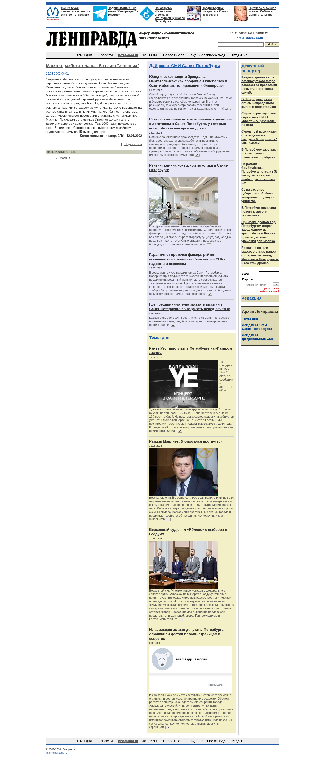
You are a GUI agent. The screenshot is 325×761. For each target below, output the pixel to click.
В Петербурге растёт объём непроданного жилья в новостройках (258, 103)
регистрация (271, 288)
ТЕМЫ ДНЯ (84, 55)
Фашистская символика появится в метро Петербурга (75, 11)
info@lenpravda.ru (249, 37)
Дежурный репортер (252, 68)
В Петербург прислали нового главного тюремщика (258, 211)
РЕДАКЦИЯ (240, 55)
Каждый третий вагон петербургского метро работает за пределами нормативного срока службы (259, 84)
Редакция (251, 298)
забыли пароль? (269, 291)
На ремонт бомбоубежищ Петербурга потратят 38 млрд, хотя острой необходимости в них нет (259, 173)
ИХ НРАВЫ (149, 55)
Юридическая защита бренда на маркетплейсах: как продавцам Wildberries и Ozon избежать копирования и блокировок (188, 81)
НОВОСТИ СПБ (174, 55)
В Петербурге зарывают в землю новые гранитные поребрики (259, 153)
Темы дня (159, 337)
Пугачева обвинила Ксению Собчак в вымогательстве (262, 11)
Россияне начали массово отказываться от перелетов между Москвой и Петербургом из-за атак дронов (260, 255)
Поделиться (133, 144)
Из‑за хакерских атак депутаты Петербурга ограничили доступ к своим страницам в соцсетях (186, 634)
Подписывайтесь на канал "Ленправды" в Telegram (123, 11)
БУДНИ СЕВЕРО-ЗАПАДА (208, 55)
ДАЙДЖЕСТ (128, 55)
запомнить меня (256, 285)
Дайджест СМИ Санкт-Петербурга (184, 65)
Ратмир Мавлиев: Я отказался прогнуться (186, 441)
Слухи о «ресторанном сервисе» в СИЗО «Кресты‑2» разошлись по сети (258, 119)
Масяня (65, 158)
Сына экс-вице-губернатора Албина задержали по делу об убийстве (258, 195)
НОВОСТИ (106, 55)
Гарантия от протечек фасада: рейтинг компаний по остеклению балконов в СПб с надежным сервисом (187, 259)
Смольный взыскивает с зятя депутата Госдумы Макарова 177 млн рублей (259, 137)
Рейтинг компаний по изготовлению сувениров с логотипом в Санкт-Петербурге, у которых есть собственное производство (190, 123)
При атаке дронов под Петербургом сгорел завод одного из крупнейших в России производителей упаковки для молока (258, 231)
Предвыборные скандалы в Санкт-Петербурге (215, 11)
